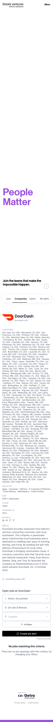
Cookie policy (33, 703)
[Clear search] (47, 598)
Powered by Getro (43, 639)
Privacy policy (20, 703)
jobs (8, 298)
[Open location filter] (47, 617)
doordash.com (21, 320)
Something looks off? (15, 579)
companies (21, 298)
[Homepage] (13, 4)
